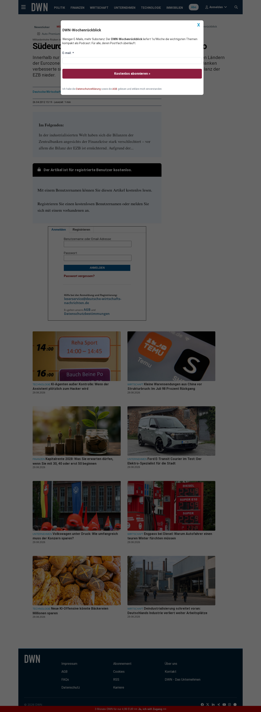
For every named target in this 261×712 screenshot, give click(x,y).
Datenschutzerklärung (88, 89)
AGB (114, 89)
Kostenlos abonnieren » (132, 74)
